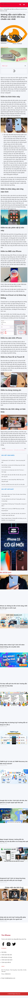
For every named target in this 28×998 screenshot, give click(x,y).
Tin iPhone (5, 4)
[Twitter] (14, 944)
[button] (20, 4)
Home (1, 9)
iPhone (14, 43)
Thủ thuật (19, 43)
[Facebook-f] (3, 944)
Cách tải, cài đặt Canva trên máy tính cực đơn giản (13, 484)
